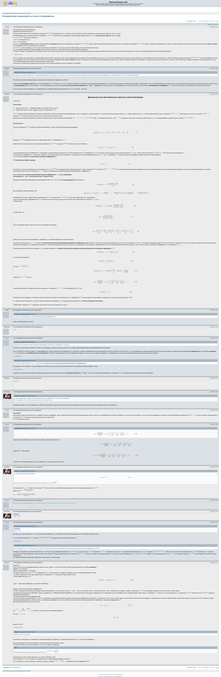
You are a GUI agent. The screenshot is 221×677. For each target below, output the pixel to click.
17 (209, 21)
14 (203, 21)
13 (201, 21)
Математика (14, 670)
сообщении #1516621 (25, 632)
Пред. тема (209, 24)
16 (207, 21)
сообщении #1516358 (25, 72)
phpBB (104, 676)
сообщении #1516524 (25, 342)
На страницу (189, 21)
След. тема (215, 24)
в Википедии (42, 644)
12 (199, 21)
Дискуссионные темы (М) (24, 670)
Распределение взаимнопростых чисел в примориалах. (28, 16)
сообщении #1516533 (25, 314)
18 (211, 21)
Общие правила (118, 674)
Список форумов (7, 670)
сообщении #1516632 (26, 526)
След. (217, 21)
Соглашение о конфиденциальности (107, 674)
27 (214, 21)
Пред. (194, 21)
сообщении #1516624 (26, 545)
